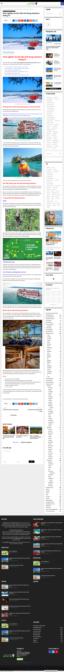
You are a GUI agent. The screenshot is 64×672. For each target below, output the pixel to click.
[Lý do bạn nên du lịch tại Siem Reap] (5, 567)
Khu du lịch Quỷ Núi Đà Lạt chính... (57, 258)
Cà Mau (49, 434)
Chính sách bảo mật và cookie (51, 671)
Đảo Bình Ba (52, 473)
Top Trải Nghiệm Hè (13, 551)
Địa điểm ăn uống (49, 487)
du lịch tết (48, 187)
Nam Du (50, 447)
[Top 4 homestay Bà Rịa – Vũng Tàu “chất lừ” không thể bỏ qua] (36, 538)
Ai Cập (48, 335)
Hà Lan (48, 345)
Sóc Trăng (50, 453)
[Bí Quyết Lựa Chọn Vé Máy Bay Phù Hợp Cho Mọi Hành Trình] (5, 560)
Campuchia (49, 97)
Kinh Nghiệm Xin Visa (50, 503)
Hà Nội (49, 394)
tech (48, 140)
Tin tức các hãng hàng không (52, 509)
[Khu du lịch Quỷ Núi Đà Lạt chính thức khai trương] (57, 253)
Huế (49, 469)
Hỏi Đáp (47, 498)
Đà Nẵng (48, 207)
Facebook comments (26, 442)
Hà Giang (50, 393)
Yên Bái (49, 425)
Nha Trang (50, 471)
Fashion (47, 489)
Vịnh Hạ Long (51, 422)
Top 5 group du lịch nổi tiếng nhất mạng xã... (57, 76)
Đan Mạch (49, 344)
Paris (48, 364)
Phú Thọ (50, 409)
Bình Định (50, 462)
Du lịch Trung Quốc (50, 185)
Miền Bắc (55, 133)
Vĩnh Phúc (50, 423)
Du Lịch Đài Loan (49, 331)
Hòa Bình (50, 398)
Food (47, 494)
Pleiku (49, 476)
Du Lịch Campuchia (12, 11)
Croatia (48, 340)
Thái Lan (49, 142)
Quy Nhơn (50, 483)
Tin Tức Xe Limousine (50, 511)
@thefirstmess (53, 304)
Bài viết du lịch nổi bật (50, 313)
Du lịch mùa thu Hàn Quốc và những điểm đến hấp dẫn (9, 437)
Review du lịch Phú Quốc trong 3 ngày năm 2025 (57, 69)
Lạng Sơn (50, 402)
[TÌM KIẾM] (59, 13)
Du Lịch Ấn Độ (48, 320)
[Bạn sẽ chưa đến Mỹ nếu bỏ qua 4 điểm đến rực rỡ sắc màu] (36, 552)
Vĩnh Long (50, 456)
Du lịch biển (49, 171)
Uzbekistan (49, 373)
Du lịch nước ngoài (6, 11)
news (48, 135)
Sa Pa (49, 414)
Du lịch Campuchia (55, 171)
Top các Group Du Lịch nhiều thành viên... (49, 258)
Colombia (49, 338)
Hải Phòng (50, 396)
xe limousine (49, 205)
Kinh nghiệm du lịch (50, 502)
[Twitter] (53, 651)
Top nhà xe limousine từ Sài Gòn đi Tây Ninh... (57, 62)
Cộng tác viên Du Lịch (29, 662)
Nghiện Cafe (48, 505)
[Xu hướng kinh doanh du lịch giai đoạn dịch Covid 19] (49, 264)
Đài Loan (54, 205)
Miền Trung (49, 460)
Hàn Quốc (55, 126)
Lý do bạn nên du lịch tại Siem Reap (16, 565)
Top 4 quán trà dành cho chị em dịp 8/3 (57, 83)
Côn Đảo (50, 440)
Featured (48, 491)
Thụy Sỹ (48, 369)
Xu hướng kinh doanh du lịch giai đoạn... (49, 269)
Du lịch (57, 99)
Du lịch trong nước (51, 117)
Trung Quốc (55, 142)
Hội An (51, 480)
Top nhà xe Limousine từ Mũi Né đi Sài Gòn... (57, 54)
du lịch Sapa (49, 113)
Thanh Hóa (50, 420)
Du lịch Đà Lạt (48, 327)
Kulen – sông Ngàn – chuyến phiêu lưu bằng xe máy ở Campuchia (36, 437)
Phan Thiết (50, 474)
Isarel (48, 353)
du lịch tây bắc (57, 185)
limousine (55, 131)
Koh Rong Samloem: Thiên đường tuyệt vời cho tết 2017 (16, 66)
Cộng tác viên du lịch (50, 318)
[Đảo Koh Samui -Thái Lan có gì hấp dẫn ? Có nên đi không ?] (36, 531)
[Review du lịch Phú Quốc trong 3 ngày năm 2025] (49, 70)
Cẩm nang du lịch (21, 669)
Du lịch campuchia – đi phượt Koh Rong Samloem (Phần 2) (17, 68)
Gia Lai (49, 467)
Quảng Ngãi (50, 482)
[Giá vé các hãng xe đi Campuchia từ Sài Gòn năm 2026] (53, 236)
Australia (49, 336)
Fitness (47, 492)
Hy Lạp (48, 349)
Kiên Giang (50, 445)
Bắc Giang (50, 387)
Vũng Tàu (54, 144)
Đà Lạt (59, 205)
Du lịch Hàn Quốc (50, 104)
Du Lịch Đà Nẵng (49, 329)
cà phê (55, 97)
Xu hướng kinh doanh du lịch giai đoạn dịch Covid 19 (20, 606)
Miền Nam (49, 427)
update (49, 144)
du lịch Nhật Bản (50, 108)
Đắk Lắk (49, 465)
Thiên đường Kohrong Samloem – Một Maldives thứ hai (16, 71)
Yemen (48, 376)
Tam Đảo (50, 418)
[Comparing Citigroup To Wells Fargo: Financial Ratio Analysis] (36, 545)
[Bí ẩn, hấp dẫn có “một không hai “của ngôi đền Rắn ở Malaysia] (36, 524)
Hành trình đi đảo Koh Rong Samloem (12, 70)
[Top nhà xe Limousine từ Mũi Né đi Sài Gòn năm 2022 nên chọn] (49, 55)
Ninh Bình (50, 405)
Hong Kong (49, 347)
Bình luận (15, 442)
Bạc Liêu (50, 431)
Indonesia (49, 351)
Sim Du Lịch (48, 507)
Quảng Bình (50, 411)
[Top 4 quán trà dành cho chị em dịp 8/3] (49, 84)
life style (49, 131)
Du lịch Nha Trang (50, 106)
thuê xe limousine (55, 140)
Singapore (58, 198)
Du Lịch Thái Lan (49, 380)
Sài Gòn (50, 451)
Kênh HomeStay (49, 500)
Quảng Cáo (23, 656)
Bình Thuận (50, 433)
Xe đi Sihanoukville (9, 386)
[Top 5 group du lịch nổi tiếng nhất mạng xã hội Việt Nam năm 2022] (49, 77)
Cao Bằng (50, 391)
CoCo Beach (50, 463)
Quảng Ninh (50, 413)
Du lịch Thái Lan (50, 115)
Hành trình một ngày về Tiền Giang (35, 410)
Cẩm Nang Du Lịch (49, 315)
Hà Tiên (49, 443)
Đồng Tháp (50, 442)
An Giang (50, 429)
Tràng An (51, 407)
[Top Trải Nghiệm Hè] (5, 553)
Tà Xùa (49, 416)
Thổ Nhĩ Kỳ (49, 367)
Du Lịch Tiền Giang (49, 382)
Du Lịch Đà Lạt (50, 124)
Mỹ (47, 358)
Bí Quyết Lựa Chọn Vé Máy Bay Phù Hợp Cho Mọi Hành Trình (19, 558)
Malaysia (49, 133)
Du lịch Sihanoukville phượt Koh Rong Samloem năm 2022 (17, 74)
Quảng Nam (50, 478)
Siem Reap (49, 325)
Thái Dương (6, 17)
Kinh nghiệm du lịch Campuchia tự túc (12, 73)
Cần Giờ (50, 436)
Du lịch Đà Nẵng (50, 99)
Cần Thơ (50, 438)
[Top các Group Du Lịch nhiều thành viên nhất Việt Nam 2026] (53, 40)
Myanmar (49, 360)
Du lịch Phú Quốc (49, 180)
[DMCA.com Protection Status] (20, 659)
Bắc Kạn (50, 389)
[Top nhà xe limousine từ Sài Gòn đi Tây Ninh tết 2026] (49, 63)
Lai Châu (50, 400)
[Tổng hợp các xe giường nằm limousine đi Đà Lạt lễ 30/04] (57, 264)
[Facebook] (49, 651)
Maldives (49, 356)
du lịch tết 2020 (50, 122)
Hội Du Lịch (15, 669)
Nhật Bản (54, 135)
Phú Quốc (48, 198)
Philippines (49, 365)
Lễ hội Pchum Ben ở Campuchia (10, 410)
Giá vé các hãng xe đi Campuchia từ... (52, 243)
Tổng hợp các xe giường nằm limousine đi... (57, 269)
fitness (49, 126)
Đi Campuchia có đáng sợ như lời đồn (22, 436)
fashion (57, 124)
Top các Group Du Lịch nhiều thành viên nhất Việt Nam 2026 (53, 48)
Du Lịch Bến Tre (49, 322)
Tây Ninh (50, 454)
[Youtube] (56, 651)
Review (53, 198)
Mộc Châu (50, 404)
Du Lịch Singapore (49, 378)
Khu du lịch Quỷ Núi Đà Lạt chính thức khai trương (19, 599)
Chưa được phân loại (50, 316)
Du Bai (48, 342)
